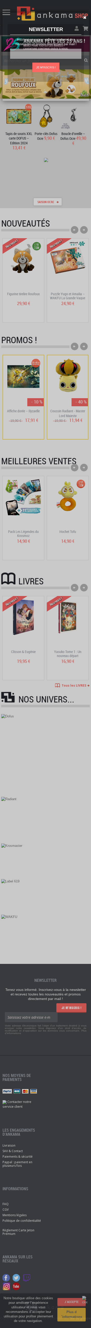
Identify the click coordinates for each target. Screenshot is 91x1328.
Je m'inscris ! (46, 67)
